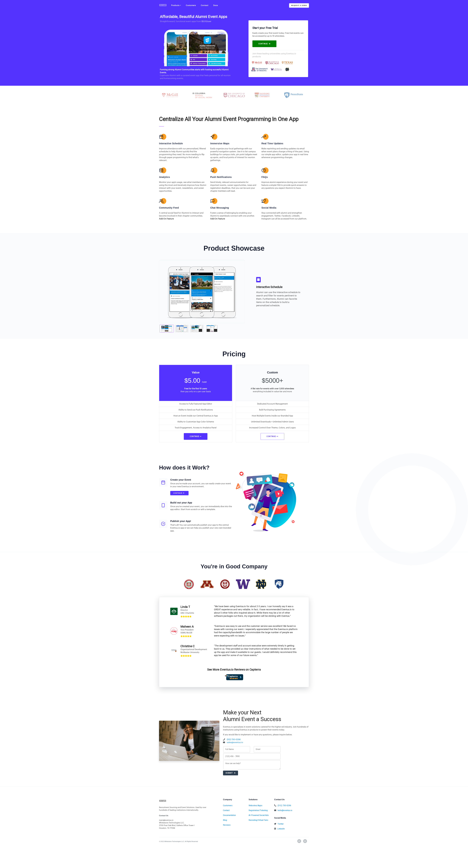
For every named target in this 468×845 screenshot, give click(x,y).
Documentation (229, 815)
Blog (225, 820)
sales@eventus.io (235, 742)
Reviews (226, 825)
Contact (204, 5)
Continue (178, 493)
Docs (215, 5)
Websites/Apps (255, 805)
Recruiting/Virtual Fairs (258, 820)
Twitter (281, 824)
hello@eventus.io (285, 810)
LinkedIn (281, 829)
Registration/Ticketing (258, 810)
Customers (191, 5)
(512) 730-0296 (234, 740)
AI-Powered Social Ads (259, 815)
